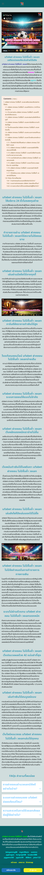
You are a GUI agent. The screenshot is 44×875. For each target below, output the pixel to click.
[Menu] (3, 3)
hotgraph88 (21, 855)
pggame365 (9, 857)
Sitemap (29, 862)
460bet (28, 857)
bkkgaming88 (11, 852)
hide (14, 99)
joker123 (37, 857)
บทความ (22, 862)
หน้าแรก (14, 862)
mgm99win (24, 852)
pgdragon (10, 855)
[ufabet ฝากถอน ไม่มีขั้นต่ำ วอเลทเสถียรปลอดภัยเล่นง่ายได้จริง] (22, 3)
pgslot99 (19, 857)
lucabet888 (32, 855)
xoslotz (34, 852)
